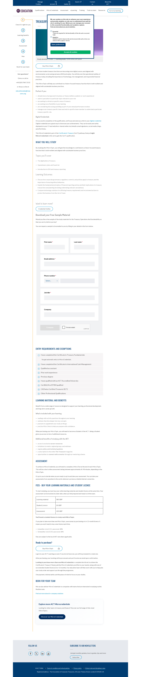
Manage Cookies (39, 3)
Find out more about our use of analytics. (62, 27)
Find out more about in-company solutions (49, 593)
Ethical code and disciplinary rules (95, 668)
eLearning (73, 10)
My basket (67, 3)
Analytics (55, 37)
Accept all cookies (70, 52)
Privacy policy (77, 668)
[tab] (69, 355)
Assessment (64, 10)
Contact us (92, 3)
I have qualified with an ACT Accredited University (59, 381)
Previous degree (47, 377)
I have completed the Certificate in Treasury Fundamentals (63, 355)
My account (53, 3)
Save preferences (58, 44)
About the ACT (108, 3)
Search (77, 2)
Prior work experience (49, 372)
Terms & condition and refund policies (58, 668)
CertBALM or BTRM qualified (52, 385)
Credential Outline (44, 209)
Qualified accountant (49, 368)
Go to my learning (115, 11)
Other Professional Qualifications (53, 393)
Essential (55, 31)
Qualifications (39, 10)
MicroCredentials (52, 10)
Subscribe (76, 657)
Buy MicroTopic (47, 66)
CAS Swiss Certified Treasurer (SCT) (54, 389)
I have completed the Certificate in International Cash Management (66, 364)
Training (82, 10)
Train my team (91, 10)
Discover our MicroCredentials (52, 617)
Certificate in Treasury (66, 133)
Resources (101, 10)
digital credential (95, 121)
